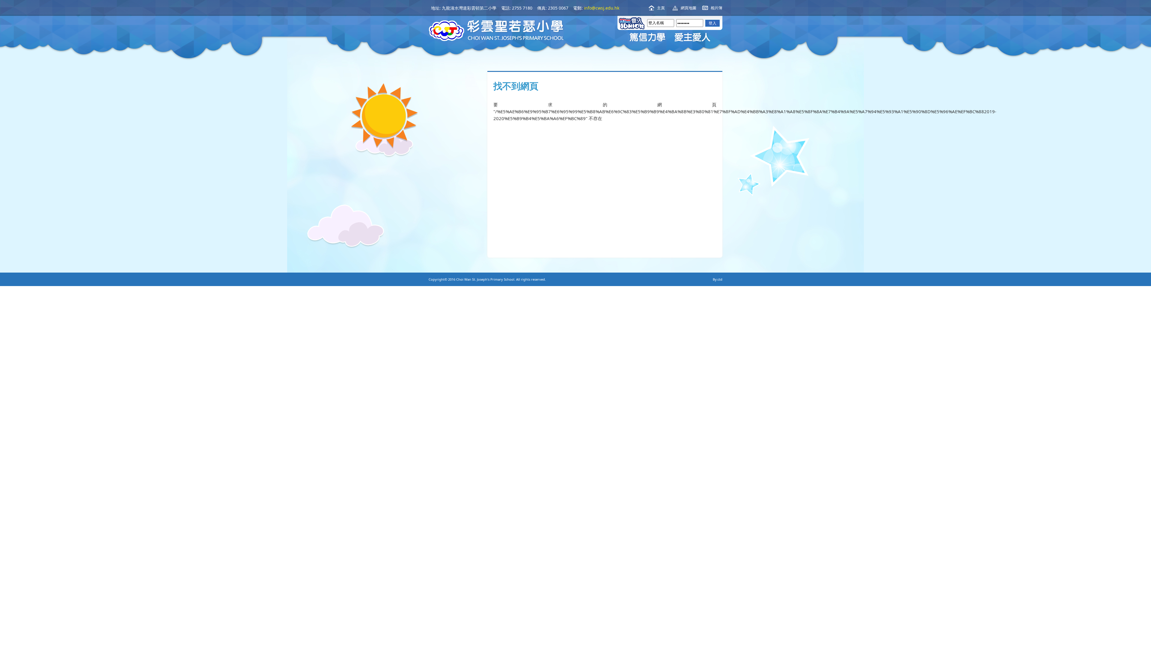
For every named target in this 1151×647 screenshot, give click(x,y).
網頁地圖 (688, 7)
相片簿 (716, 7)
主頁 (661, 7)
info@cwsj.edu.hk (601, 8)
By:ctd (717, 279)
